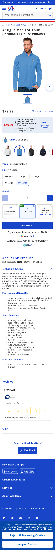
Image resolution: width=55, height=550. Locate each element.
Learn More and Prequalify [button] (45, 125)
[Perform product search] (50, 15)
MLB (24, 25)
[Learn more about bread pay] (28, 245)
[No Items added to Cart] (50, 8)
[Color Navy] (43, 150)
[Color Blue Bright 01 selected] (19, 150)
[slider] (27, 64)
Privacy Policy (35, 527)
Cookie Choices (44, 529)
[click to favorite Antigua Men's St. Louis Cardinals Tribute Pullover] (49, 87)
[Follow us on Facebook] (4, 518)
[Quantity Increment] (50, 198)
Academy (6, 25)
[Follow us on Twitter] (12, 518)
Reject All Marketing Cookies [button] (27, 535)
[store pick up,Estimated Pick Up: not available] (10, 211)
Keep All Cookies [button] (27, 544)
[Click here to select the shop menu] (4, 8)
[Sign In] (36, 8)
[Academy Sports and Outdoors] (11, 8)
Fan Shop (16, 25)
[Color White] (7, 150)
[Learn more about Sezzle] (27, 236)
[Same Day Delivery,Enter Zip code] (45, 211)
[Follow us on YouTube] (20, 518)
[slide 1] (27, 98)
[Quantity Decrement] (5, 198)
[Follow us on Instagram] (29, 518)
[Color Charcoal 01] (31, 150)
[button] (46, 125)
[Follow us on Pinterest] (37, 518)
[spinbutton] (27, 198)
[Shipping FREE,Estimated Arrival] (27, 211)
